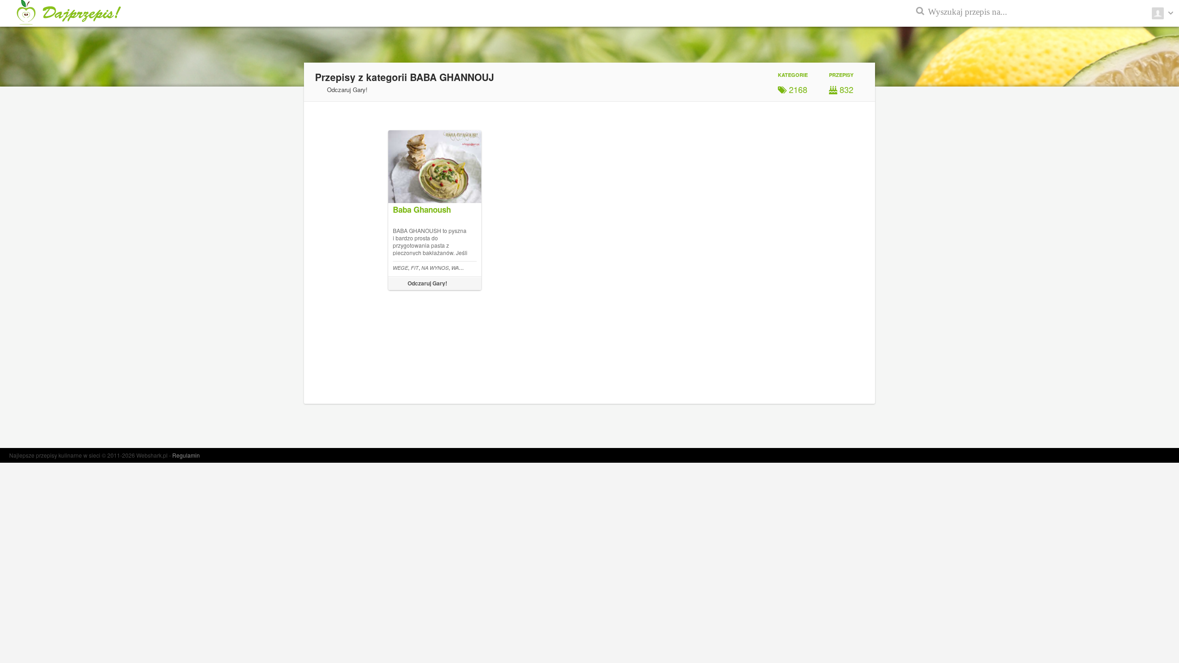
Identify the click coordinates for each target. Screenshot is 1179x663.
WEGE (400, 267)
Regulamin (186, 455)
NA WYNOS (435, 267)
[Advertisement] (1137, 221)
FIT (415, 267)
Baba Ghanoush (422, 209)
